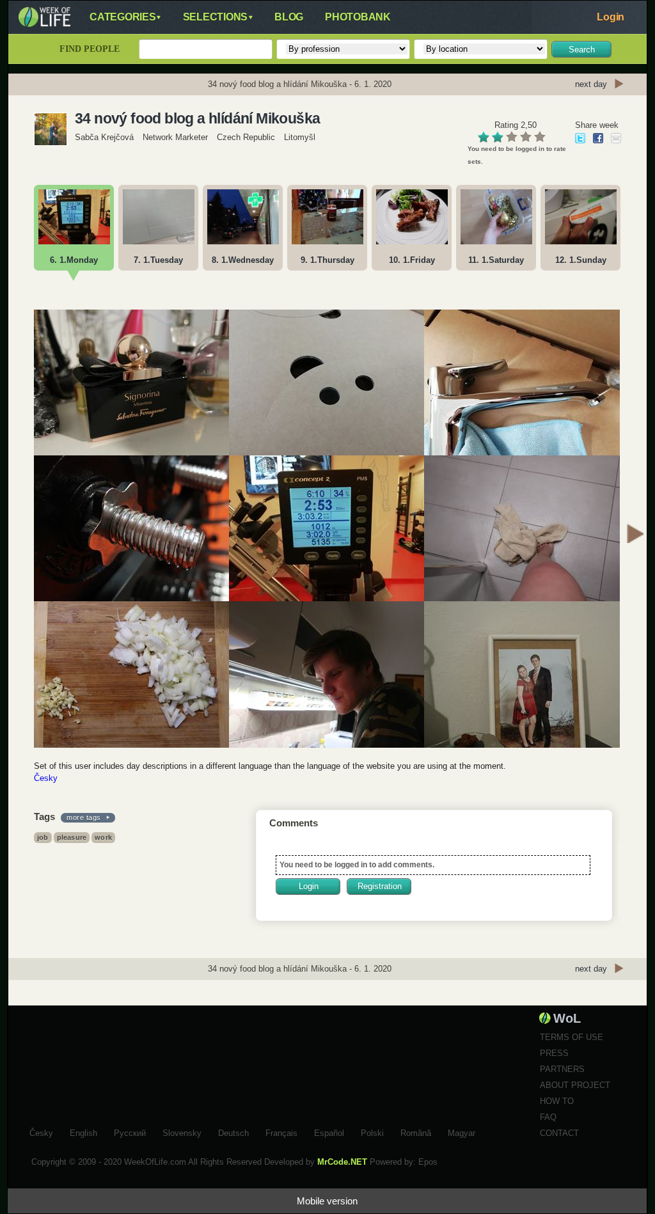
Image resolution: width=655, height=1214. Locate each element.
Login (610, 17)
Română (415, 1131)
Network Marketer (175, 137)
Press (554, 1053)
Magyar (461, 1131)
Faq (548, 1117)
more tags (84, 817)
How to (557, 1101)
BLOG (288, 17)
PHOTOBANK (358, 17)
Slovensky (181, 1131)
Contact (559, 1133)
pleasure (72, 837)
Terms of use (571, 1037)
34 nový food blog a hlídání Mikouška (197, 118)
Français (281, 1131)
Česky (46, 778)
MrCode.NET (342, 1162)
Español (329, 1131)
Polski (372, 1131)
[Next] (635, 535)
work (103, 837)
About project (575, 1085)
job (43, 837)
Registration (380, 886)
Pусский (130, 1131)
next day (591, 84)
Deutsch (233, 1131)
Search (582, 49)
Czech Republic (246, 137)
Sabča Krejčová (104, 137)
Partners (562, 1069)
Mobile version (327, 1200)
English (83, 1131)
